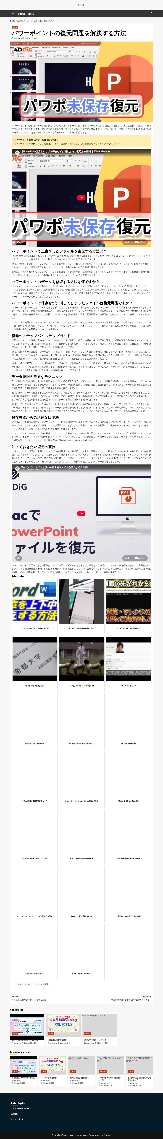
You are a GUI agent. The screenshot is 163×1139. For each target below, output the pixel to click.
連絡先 (31, 13)
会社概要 (21, 13)
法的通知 (14, 1114)
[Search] (151, 13)
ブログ (15, 27)
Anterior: (29, 998)
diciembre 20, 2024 (30, 1043)
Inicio (12, 13)
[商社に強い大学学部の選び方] (27, 1025)
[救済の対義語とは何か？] (99, 1025)
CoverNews (94, 1135)
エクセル (102, 1071)
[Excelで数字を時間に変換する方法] (110, 1065)
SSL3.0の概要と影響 (57, 1039)
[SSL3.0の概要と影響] (63, 1025)
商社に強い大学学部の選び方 (25, 1039)
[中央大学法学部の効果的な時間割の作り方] (139, 1065)
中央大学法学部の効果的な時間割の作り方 (139, 1078)
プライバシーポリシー (20, 1108)
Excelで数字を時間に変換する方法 (110, 1078)
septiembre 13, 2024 (30, 38)
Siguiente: (131, 998)
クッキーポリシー (18, 1119)
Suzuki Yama (18, 38)
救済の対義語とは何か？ (95, 1039)
